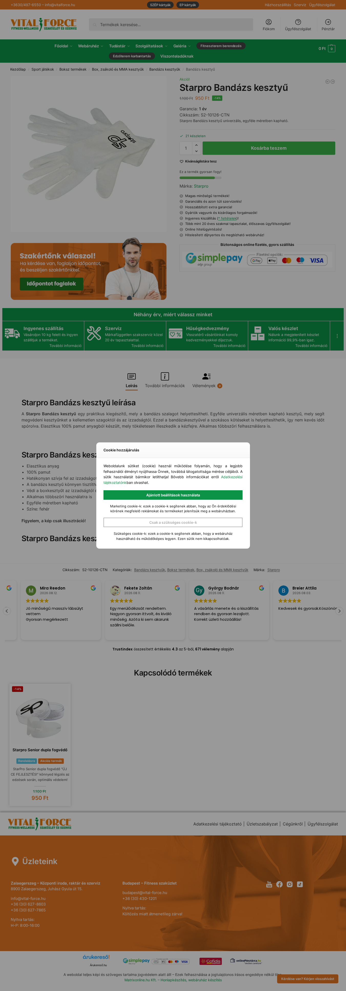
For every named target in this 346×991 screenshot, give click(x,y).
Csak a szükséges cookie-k (173, 522)
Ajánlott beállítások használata (173, 495)
